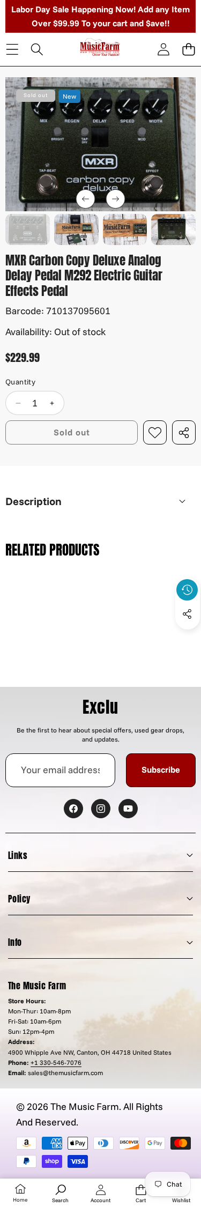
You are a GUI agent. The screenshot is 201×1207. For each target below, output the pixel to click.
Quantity (20, 382)
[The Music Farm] (100, 49)
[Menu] (12, 50)
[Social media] (187, 614)
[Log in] (163, 50)
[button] (188, 50)
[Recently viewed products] (187, 590)
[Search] (37, 50)
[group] (27, 229)
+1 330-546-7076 (56, 1062)
